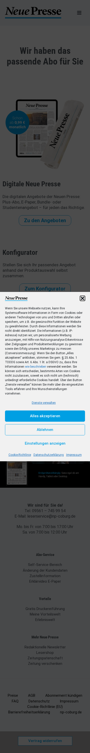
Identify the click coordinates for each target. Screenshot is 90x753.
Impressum (74, 455)
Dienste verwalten (44, 402)
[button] (82, 298)
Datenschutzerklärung (49, 455)
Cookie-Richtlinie (19, 455)
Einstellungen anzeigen (45, 443)
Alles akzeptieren (45, 416)
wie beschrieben (35, 366)
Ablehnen (45, 429)
